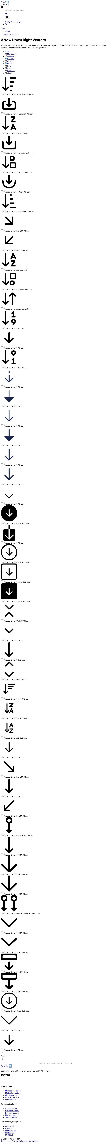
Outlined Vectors (12, 1097)
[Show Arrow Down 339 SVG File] (9, 950)
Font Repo (9, 1133)
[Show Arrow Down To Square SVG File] (9, 111)
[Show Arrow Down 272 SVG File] (9, 969)
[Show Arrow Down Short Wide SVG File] (9, 209)
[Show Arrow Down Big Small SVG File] (9, 287)
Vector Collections (13, 22)
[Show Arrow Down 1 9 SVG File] (9, 326)
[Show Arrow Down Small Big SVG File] (9, 170)
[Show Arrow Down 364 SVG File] (9, 852)
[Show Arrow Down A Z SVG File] (9, 267)
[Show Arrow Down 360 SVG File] (9, 872)
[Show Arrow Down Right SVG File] (9, 228)
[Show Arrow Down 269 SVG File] (9, 989)
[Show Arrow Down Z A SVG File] (9, 131)
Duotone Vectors (12, 1113)
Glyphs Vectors (11, 1108)
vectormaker (10, 1130)
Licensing (27, 1141)
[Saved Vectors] (6, 15)
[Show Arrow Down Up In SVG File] (9, 618)
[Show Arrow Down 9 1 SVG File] (9, 365)
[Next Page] (2, 1060)
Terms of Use (6, 1141)
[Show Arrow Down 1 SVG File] (9, 657)
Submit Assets (11, 1117)
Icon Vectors (10, 1099)
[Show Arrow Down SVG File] (9, 345)
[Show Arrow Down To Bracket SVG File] (9, 150)
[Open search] (7, 17)
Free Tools (9, 1126)
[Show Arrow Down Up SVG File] (9, 677)
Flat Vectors (10, 1115)
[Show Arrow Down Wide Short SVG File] (9, 92)
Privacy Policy (18, 1141)
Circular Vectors (12, 1111)
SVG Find (9, 1135)
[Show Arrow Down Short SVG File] (9, 696)
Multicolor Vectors (12, 1093)
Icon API (8, 1128)
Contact (34, 1141)
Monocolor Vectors (13, 1091)
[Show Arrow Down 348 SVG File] (9, 891)
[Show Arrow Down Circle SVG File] (9, 521)
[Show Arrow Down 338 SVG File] (9, 930)
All (9, 51)
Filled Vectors (11, 1095)
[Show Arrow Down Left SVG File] (9, 248)
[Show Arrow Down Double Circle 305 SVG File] (9, 911)
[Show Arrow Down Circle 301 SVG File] (9, 833)
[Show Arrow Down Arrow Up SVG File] (9, 306)
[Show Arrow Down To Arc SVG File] (9, 189)
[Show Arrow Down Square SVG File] (9, 579)
